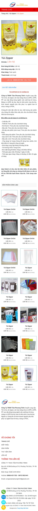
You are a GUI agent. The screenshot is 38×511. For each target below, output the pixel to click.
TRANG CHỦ (6, 10)
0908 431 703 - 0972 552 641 (17, 475)
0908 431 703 (18, 80)
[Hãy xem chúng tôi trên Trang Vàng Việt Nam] (2, 507)
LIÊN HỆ (4, 455)
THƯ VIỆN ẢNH (6, 452)
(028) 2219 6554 (14, 472)
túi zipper (13, 13)
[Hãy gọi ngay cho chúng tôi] (2, 491)
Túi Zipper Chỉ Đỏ (9, 209)
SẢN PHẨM (5, 448)
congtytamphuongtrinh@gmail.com (17, 479)
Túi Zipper (28, 268)
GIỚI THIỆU (5, 445)
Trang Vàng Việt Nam (22, 508)
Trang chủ (4, 13)
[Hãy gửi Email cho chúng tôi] (2, 502)
